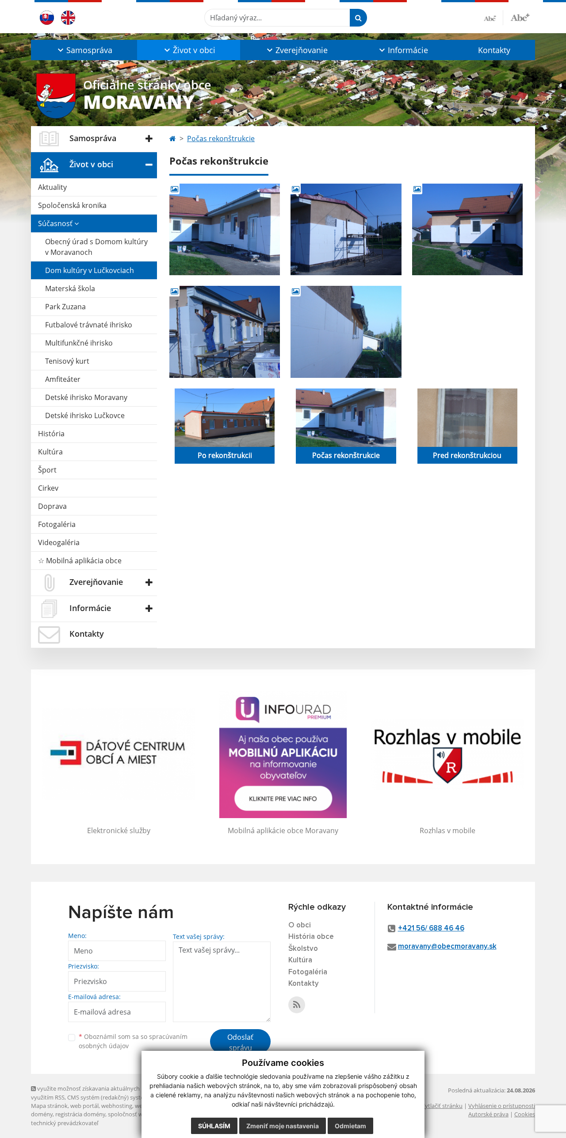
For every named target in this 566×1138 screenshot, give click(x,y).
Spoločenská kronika (72, 205)
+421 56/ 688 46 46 (431, 928)
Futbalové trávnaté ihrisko (88, 325)
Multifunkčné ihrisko (79, 343)
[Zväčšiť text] (520, 16)
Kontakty (494, 50)
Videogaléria (59, 542)
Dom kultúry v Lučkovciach (89, 270)
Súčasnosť (56, 223)
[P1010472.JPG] (467, 229)
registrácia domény (80, 1114)
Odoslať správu (240, 1042)
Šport (47, 470)
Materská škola (70, 288)
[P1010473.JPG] (224, 331)
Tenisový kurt (67, 361)
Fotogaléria (57, 524)
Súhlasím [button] (214, 1126)
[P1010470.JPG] (224, 229)
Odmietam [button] (350, 1126)
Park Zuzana (65, 306)
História (51, 433)
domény (42, 1114)
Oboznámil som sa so (133, 1041)
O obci (299, 925)
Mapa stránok (49, 1106)
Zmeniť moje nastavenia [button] (282, 1126)
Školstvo (303, 949)
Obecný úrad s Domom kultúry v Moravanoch (96, 247)
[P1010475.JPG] (346, 331)
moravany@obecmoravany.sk (447, 946)
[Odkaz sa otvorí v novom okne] (296, 1004)
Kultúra (50, 452)
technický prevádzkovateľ (64, 1123)
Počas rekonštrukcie (221, 138)
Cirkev (48, 488)
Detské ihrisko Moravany (86, 397)
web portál (84, 1106)
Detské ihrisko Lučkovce (85, 415)
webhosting (116, 1106)
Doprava (52, 506)
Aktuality (52, 187)
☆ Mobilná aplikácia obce (80, 560)
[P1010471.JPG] (346, 229)
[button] (84, 50)
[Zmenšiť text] (493, 18)
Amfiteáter (62, 379)
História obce (311, 937)
